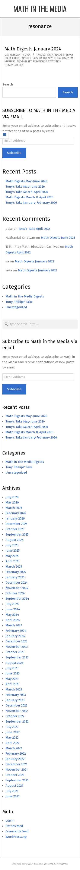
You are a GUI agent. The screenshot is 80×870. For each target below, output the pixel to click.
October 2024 (15, 593)
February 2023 (16, 695)
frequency (45, 58)
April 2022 (12, 743)
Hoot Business (35, 863)
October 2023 (15, 652)
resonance (40, 61)
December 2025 (16, 524)
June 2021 (13, 796)
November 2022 (17, 711)
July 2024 (12, 604)
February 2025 (16, 572)
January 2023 (15, 700)
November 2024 (17, 588)
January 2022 (15, 759)
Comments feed (17, 831)
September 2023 (17, 657)
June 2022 (13, 732)
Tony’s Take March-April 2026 (27, 192)
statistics (54, 61)
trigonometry (13, 64)
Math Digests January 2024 (32, 49)
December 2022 (16, 705)
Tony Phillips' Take (19, 302)
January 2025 (15, 577)
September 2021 (17, 780)
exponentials (29, 58)
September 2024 (17, 599)
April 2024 (13, 620)
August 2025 (14, 540)
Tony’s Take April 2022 (34, 229)
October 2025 (15, 529)
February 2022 (16, 753)
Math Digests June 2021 (58, 238)
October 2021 (15, 775)
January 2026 (15, 518)
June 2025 (13, 550)
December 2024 (17, 582)
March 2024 (14, 625)
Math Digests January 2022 (34, 261)
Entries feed (14, 826)
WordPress (62, 863)
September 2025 (17, 534)
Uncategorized (16, 307)
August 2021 (14, 786)
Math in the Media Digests (25, 296)
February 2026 (16, 513)
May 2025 (12, 556)
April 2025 (12, 561)
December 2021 (16, 764)
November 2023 (17, 647)
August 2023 (14, 663)
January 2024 (15, 636)
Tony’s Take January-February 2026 (31, 203)
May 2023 (12, 679)
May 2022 (12, 737)
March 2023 (14, 689)
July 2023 (12, 668)
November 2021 (17, 769)
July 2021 (12, 791)
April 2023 (12, 684)
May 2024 (12, 615)
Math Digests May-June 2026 (26, 181)
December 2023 (16, 641)
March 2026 (14, 508)
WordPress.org (16, 837)
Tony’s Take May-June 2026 (25, 186)
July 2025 (12, 545)
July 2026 (12, 497)
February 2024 (16, 631)
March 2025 (14, 566)
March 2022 (14, 748)
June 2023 (13, 673)
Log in (10, 821)
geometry (60, 58)
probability (24, 61)
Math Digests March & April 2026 (29, 197)
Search (7, 84)
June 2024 (13, 609)
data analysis (56, 54)
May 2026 (12, 502)
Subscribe (14, 153)
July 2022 (12, 727)
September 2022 (17, 721)
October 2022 (15, 716)
